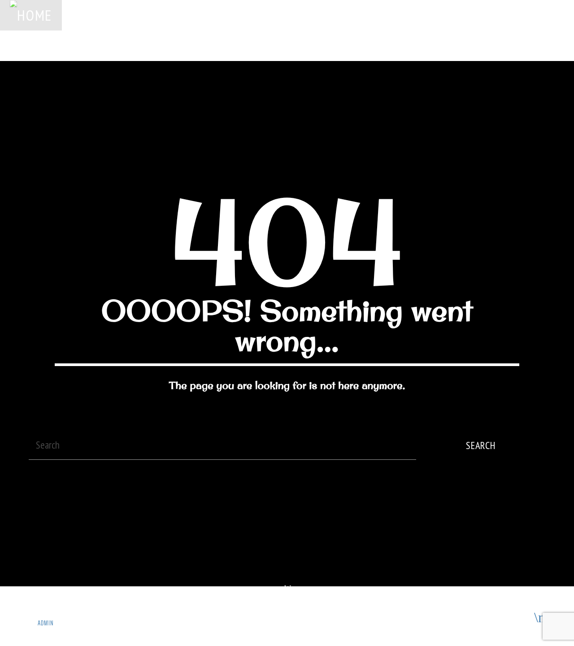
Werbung (153, 14)
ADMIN (46, 623)
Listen (514, 45)
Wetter (282, 14)
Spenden (197, 14)
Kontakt (20, 45)
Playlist (241, 14)
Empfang (452, 14)
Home (80, 14)
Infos (538, 14)
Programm (371, 14)
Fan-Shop (497, 14)
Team (413, 14)
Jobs (114, 14)
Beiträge (325, 14)
